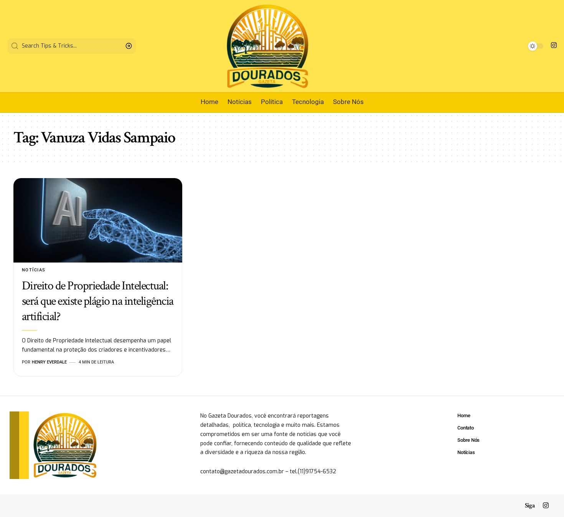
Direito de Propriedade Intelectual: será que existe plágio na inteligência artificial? (97, 301)
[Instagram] (554, 45)
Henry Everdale (49, 362)
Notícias (34, 270)
